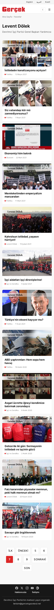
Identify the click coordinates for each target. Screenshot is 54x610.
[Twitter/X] (21, 588)
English (29, 2)
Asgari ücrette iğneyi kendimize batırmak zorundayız (24, 404)
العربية (39, 2)
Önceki (23, 550)
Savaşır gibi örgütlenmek (20, 532)
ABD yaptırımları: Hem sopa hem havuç (25, 361)
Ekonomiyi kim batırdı (18, 153)
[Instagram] (27, 588)
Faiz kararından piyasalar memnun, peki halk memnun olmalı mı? (26, 491)
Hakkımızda (20, 592)
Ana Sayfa (7, 16)
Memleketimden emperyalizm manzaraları (23, 195)
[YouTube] (32, 588)
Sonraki (40, 559)
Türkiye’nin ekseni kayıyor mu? (24, 319)
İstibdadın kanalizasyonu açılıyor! (25, 70)
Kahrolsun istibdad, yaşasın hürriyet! (22, 238)
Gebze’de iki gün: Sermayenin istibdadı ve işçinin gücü (23, 448)
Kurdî (47, 2)
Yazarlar (17, 16)
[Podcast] (37, 588)
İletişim (35, 592)
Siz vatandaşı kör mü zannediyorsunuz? (17, 112)
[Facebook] (16, 588)
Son (27, 568)
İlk (10, 550)
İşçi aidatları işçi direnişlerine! (23, 279)
